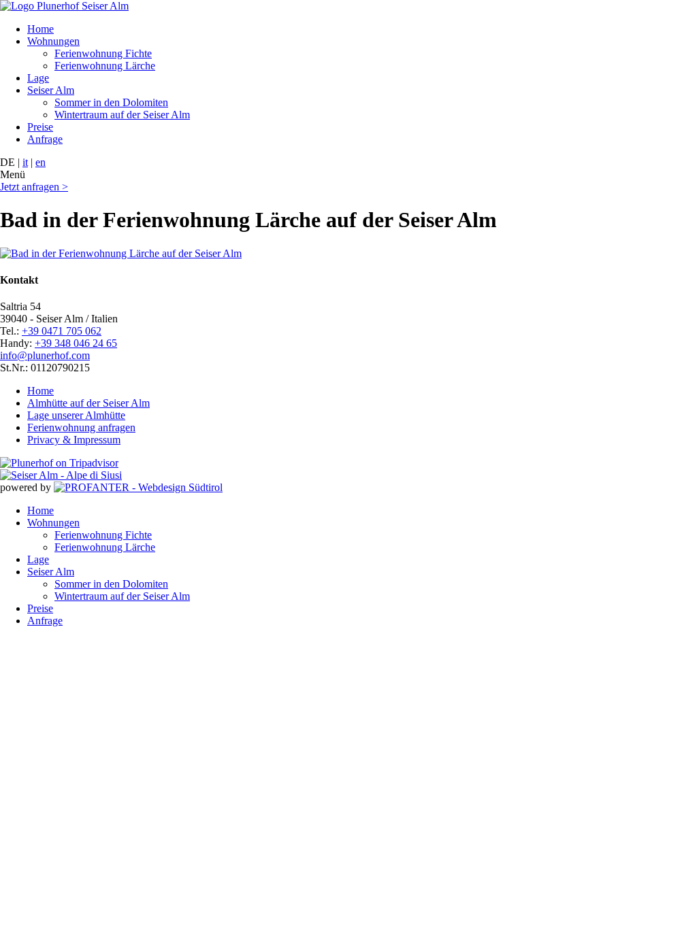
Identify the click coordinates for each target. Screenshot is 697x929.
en (40, 162)
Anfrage (45, 139)
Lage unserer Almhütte (76, 415)
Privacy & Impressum (73, 439)
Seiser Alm (50, 90)
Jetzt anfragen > (34, 186)
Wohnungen (53, 41)
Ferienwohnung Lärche (104, 65)
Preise (40, 127)
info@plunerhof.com (45, 355)
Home (40, 29)
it (25, 162)
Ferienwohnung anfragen (81, 427)
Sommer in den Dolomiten (111, 102)
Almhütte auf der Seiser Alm (88, 403)
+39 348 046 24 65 (76, 343)
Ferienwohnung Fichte (103, 53)
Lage (38, 78)
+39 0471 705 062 (61, 331)
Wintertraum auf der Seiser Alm (122, 114)
